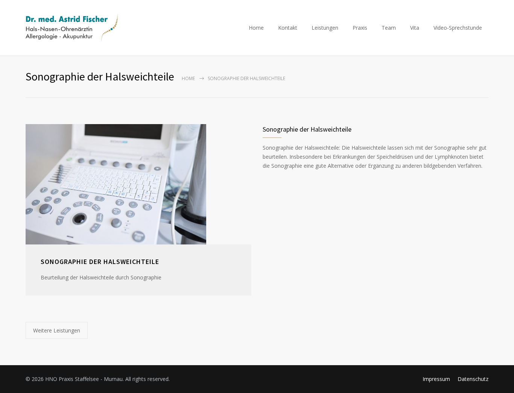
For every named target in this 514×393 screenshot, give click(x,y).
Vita (414, 27)
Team (389, 27)
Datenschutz (473, 378)
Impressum (436, 378)
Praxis (360, 27)
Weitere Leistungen (56, 330)
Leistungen (325, 27)
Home (256, 27)
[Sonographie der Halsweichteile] (138, 184)
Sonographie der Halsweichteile (100, 261)
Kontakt (287, 27)
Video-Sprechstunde (457, 27)
